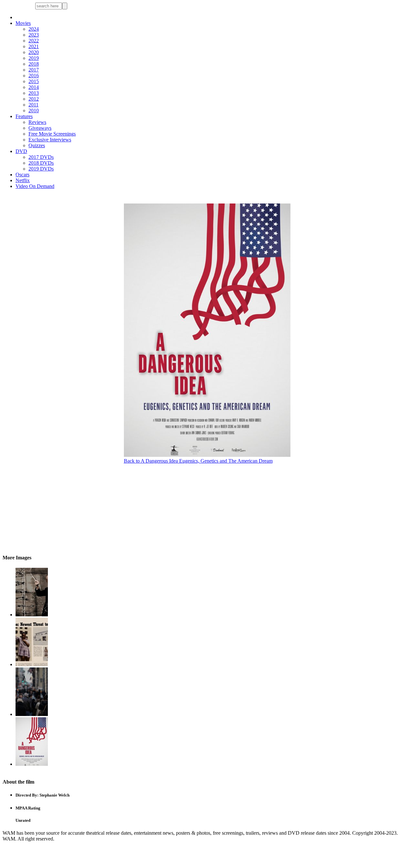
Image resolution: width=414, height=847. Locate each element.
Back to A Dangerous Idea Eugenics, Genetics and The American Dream (198, 461)
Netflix (23, 180)
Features (24, 116)
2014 (33, 87)
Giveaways (39, 128)
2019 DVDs (41, 168)
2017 (33, 69)
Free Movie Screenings (52, 134)
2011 (33, 104)
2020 (33, 52)
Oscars (22, 174)
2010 (33, 110)
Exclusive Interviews (49, 139)
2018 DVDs (41, 163)
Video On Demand (35, 186)
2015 (33, 81)
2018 (33, 64)
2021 (33, 46)
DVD (21, 151)
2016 (33, 75)
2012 (33, 99)
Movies (23, 23)
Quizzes (36, 145)
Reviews (37, 122)
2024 (33, 29)
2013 (33, 93)
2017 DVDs (41, 157)
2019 (33, 58)
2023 (33, 35)
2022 (33, 40)
